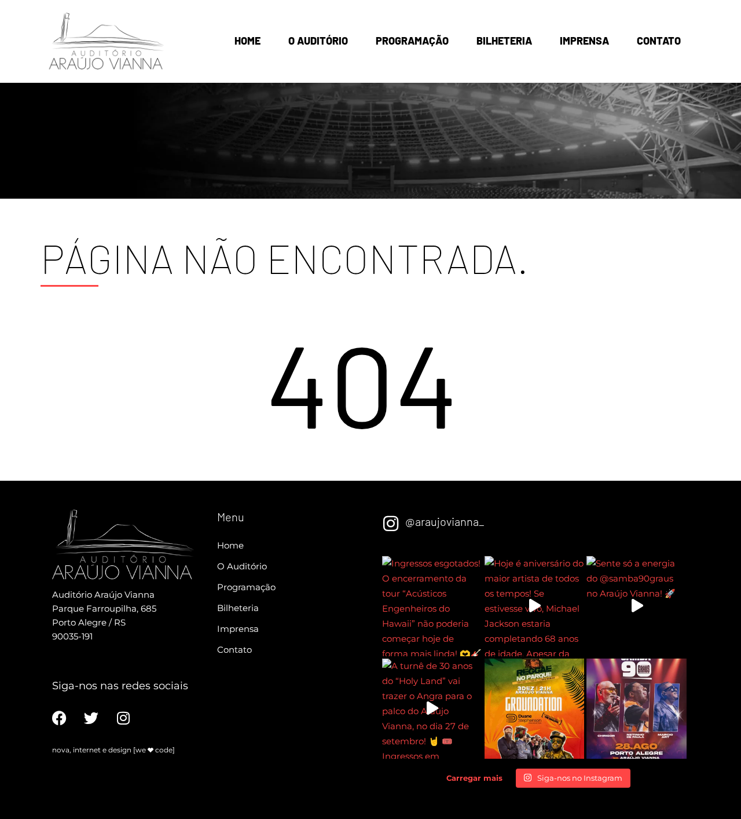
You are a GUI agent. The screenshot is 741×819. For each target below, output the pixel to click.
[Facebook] (59, 718)
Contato (659, 40)
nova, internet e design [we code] (113, 749)
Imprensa (584, 40)
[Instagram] (123, 718)
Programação (412, 40)
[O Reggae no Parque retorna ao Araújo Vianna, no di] (535, 709)
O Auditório (318, 40)
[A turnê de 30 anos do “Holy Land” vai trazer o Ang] (432, 709)
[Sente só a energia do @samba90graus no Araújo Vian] (636, 606)
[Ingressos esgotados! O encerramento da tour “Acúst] (432, 606)
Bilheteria (504, 40)
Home (247, 40)
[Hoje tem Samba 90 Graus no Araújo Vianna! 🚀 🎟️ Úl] (636, 709)
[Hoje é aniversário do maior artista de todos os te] (535, 606)
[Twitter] (91, 718)
